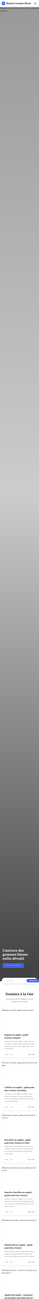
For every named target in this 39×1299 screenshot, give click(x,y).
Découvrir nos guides (13, 965)
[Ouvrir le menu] (35, 3)
